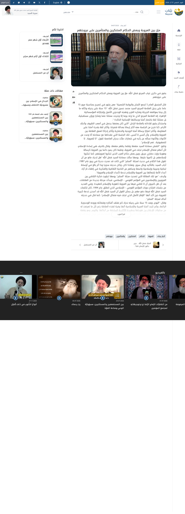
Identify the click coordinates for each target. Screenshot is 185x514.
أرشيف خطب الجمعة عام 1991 (38, 114)
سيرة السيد (32, 13)
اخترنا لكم (58, 29)
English (56, 3)
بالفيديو (160, 272)
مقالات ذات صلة (53, 90)
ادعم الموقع (5, 2)
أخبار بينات (46, 36)
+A (73, 97)
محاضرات (45, 97)
